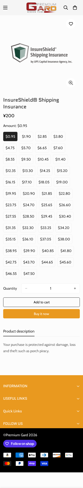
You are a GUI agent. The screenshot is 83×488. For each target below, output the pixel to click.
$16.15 (11, 183)
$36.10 (29, 240)
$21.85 (48, 194)
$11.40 (61, 160)
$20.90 (30, 194)
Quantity (10, 288)
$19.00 (63, 183)
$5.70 (27, 149)
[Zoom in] (71, 82)
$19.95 (12, 194)
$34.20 (65, 229)
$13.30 (28, 172)
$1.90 (27, 137)
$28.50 (30, 217)
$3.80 (59, 137)
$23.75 (12, 206)
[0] (75, 7)
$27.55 (12, 217)
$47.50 (30, 274)
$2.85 (43, 137)
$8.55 (11, 160)
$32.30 (29, 229)
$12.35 (12, 172)
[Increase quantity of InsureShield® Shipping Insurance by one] (75, 288)
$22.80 (66, 194)
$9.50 (27, 160)
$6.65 (43, 149)
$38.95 (12, 252)
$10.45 (44, 160)
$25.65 (47, 206)
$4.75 (11, 149)
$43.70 (30, 263)
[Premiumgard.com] (41, 7)
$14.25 (46, 172)
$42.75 (12, 263)
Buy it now (41, 314)
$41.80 (67, 252)
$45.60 (67, 263)
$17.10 (28, 183)
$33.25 (46, 229)
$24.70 (30, 206)
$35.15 (12, 240)
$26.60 (66, 206)
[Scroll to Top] (75, 465)
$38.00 (65, 240)
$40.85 (49, 252)
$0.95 (11, 137)
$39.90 (30, 252)
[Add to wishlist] (71, 24)
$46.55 (12, 274)
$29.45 (47, 217)
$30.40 (66, 217)
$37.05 (46, 240)
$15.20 (63, 172)
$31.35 (12, 229)
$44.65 (48, 263)
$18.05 (45, 183)
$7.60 (59, 149)
